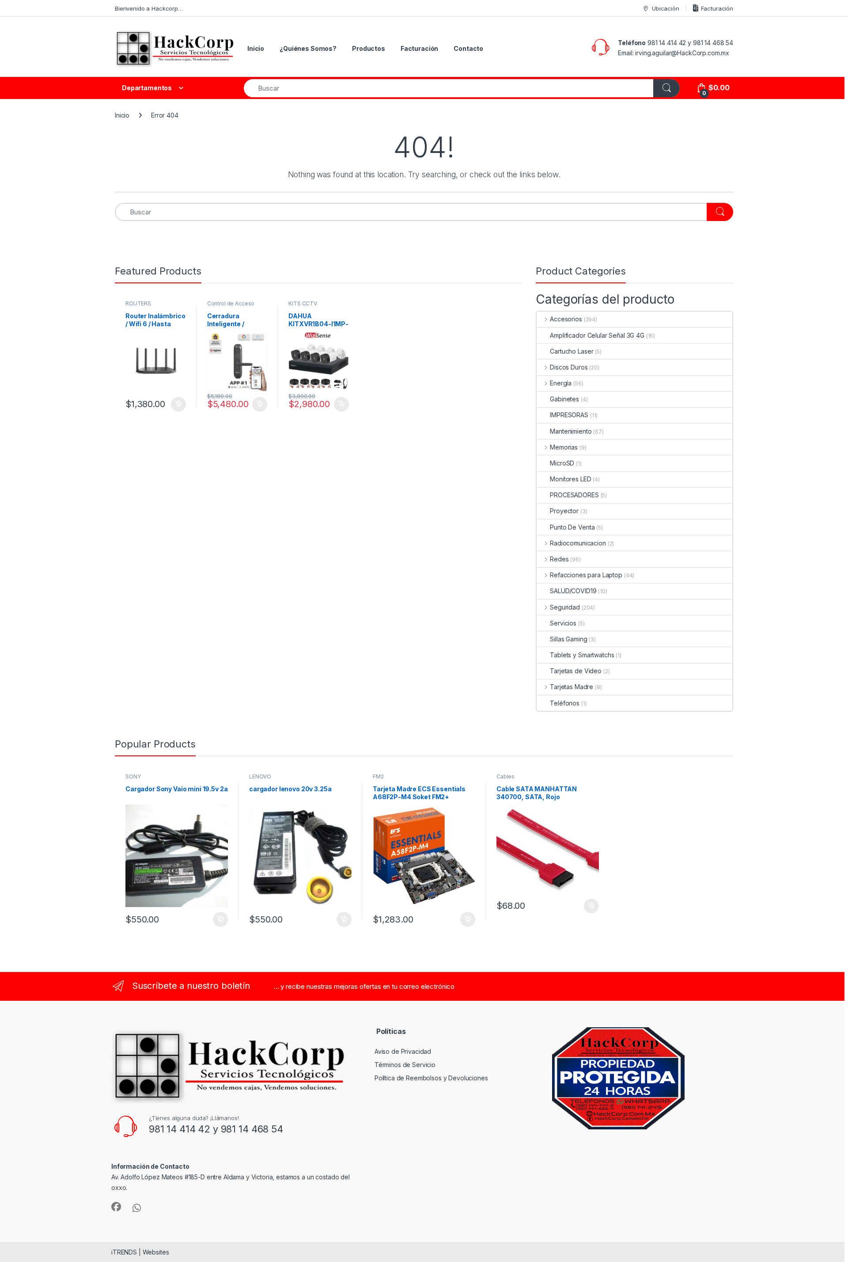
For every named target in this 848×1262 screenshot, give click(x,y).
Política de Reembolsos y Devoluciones (431, 1078)
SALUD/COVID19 (573, 591)
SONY (132, 776)
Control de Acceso (231, 303)
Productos (368, 48)
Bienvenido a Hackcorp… (149, 8)
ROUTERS (138, 303)
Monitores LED (570, 479)
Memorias (564, 447)
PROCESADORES (574, 495)
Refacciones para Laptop (586, 575)
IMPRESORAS (569, 415)
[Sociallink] (116, 1207)
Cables (505, 776)
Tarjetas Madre (571, 686)
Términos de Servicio (405, 1064)
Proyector (564, 511)
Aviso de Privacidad (403, 1051)
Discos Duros (568, 367)
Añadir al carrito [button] (177, 404)
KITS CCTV (302, 303)
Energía (561, 383)
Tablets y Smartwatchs (582, 655)
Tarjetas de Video (576, 671)
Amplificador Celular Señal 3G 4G (597, 335)
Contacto (468, 48)
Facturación (717, 8)
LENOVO (260, 776)
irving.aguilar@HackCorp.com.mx (682, 53)
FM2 (378, 776)
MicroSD (562, 463)
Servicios (563, 623)
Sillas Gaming (568, 639)
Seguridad (565, 607)
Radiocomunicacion (578, 543)
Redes (559, 559)
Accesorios (566, 319)
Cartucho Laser (571, 351)
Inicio (255, 48)
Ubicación (665, 8)
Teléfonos (564, 703)
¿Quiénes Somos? (308, 48)
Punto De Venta (572, 527)
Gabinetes (564, 399)
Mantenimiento (570, 431)
